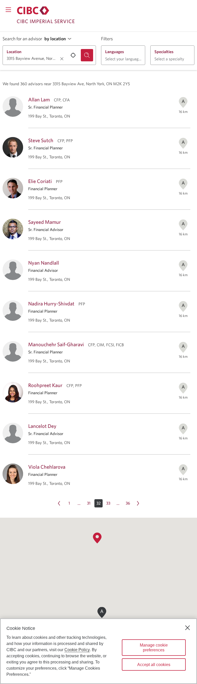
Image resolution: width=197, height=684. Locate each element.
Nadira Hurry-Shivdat (51, 303)
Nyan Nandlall (43, 262)
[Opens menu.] (8, 9)
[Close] (187, 628)
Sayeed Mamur (44, 222)
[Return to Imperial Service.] (33, 10)
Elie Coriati (40, 181)
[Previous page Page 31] (59, 503)
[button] (59, 38)
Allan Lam (39, 99)
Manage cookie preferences (154, 647)
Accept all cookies (153, 664)
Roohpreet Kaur (45, 385)
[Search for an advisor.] (87, 55)
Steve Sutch (40, 140)
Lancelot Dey (42, 426)
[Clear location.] (61, 58)
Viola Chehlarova (46, 467)
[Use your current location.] (73, 55)
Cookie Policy (77, 650)
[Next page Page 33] (138, 503)
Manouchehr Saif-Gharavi (56, 344)
